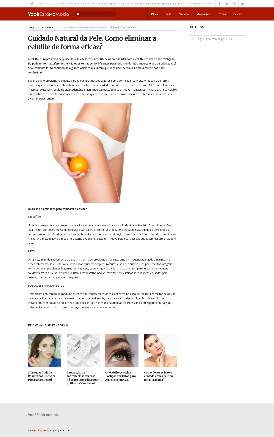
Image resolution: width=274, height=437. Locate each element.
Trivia (222, 14)
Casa (31, 27)
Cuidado (184, 14)
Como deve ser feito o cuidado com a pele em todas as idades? (159, 376)
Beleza (237, 14)
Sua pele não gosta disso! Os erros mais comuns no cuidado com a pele (67, 3)
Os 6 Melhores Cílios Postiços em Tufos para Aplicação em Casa (120, 376)
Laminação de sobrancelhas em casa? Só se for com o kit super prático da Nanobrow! (83, 378)
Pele (168, 14)
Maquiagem (203, 14)
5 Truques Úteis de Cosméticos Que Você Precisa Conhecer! (42, 376)
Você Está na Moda (39, 430)
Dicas (154, 14)
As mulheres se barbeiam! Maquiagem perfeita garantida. (143, 3)
